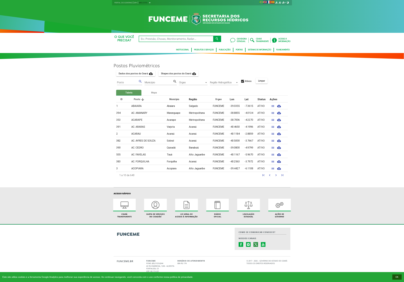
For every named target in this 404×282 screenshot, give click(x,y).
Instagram (248, 244)
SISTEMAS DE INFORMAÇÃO (259, 50)
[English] (265, 2)
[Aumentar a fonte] (284, 2)
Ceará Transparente (124, 215)
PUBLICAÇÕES (225, 50)
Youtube (263, 244)
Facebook (241, 244)
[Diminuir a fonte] (280, 2)
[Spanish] (272, 2)
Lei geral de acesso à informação (186, 215)
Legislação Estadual (248, 215)
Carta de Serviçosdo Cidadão (155, 215)
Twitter (255, 244)
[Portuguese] (261, 2)
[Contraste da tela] (288, 2)
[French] (269, 2)
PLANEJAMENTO (283, 50)
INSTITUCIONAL (182, 50)
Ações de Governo (279, 215)
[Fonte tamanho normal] (276, 2)
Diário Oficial (217, 215)
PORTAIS (239, 50)
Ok (396, 277)
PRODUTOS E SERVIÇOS (204, 50)
